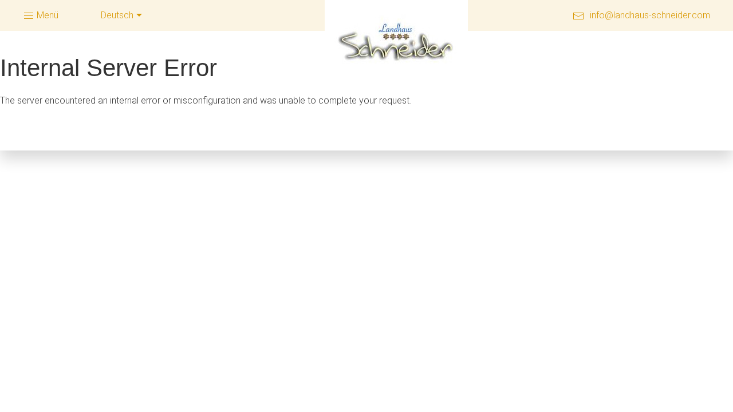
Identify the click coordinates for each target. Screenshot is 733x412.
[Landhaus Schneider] (396, 43)
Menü (46, 15)
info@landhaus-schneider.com (650, 15)
